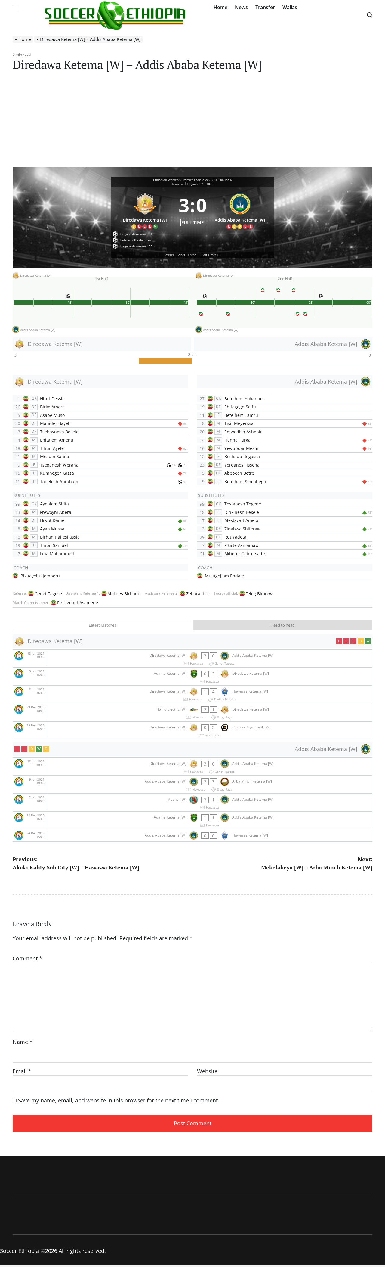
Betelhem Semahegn (245, 481)
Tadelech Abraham (59, 481)
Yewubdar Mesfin (242, 448)
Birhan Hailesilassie (60, 537)
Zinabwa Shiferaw (242, 529)
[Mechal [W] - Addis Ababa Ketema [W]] (192, 802)
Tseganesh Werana (59, 465)
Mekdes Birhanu (123, 593)
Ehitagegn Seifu (240, 407)
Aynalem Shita (54, 504)
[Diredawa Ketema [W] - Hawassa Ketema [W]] (192, 694)
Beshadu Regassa (242, 456)
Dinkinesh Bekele (241, 512)
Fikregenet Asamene (77, 602)
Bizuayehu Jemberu (40, 576)
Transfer (265, 7)
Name (22, 1041)
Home (220, 7)
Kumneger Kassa (57, 473)
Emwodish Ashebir (243, 432)
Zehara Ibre (198, 593)
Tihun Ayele (52, 448)
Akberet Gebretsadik (245, 553)
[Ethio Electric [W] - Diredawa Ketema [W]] (192, 712)
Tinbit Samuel (54, 545)
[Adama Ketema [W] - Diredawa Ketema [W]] (192, 676)
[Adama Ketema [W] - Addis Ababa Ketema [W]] (192, 820)
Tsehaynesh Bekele (59, 432)
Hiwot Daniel (53, 520)
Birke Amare (52, 407)
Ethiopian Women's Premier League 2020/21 (185, 180)
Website (207, 1071)
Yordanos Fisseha (242, 465)
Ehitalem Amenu (56, 440)
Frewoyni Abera (55, 512)
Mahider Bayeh (55, 423)
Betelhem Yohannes (244, 398)
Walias (289, 7)
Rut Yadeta (235, 537)
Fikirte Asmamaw (241, 545)
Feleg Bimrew (259, 593)
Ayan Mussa (52, 529)
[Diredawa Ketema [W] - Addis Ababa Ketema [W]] (192, 659)
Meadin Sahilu (54, 456)
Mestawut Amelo (241, 520)
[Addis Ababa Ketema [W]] (240, 209)
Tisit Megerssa (239, 423)
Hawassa (177, 184)
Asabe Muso (52, 415)
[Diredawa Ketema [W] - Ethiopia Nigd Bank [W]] (192, 730)
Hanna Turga (237, 440)
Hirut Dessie (52, 398)
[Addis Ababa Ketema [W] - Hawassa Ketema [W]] (192, 835)
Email (22, 1071)
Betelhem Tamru (241, 415)
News (241, 7)
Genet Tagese (48, 593)
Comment (27, 958)
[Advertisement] (192, 121)
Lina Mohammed (57, 553)
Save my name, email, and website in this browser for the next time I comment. (118, 1100)
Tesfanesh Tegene (242, 504)
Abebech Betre (239, 473)
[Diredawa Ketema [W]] (145, 209)
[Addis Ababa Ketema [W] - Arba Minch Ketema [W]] (192, 785)
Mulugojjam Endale (224, 576)
